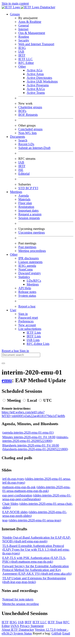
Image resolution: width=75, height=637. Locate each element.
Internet (23, 29)
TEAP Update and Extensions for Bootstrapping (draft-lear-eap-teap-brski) (34, 580)
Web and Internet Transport (36, 44)
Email (66, 633)
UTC (47, 400)
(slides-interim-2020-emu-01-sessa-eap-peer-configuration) (36, 497)
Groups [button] (15, 14)
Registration (26, 207)
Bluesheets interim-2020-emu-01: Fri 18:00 (30, 445)
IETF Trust (55, 622)
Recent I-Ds (26, 144)
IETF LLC (25, 59)
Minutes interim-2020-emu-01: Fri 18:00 (28, 437)
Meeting (14, 400)
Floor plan (25, 203)
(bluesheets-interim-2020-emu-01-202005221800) (35, 449)
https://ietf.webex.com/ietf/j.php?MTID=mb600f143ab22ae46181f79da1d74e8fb (33, 414)
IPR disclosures (28, 258)
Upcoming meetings (31, 232)
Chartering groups (30, 107)
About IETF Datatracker (18, 629)
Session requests (29, 218)
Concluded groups (30, 129)
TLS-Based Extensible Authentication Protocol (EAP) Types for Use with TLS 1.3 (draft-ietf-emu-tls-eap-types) (36, 549)
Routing (23, 36)
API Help (24, 288)
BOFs (22, 111)
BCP (29, 188)
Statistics (24, 277)
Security (23, 40)
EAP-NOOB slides (15, 512)
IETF (5, 622)
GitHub (56, 633)
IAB (21, 51)
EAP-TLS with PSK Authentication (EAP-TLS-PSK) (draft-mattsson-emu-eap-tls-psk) (34, 559)
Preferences (26, 321)
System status (27, 295)
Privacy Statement (32, 626)
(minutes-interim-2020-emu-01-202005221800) (35, 439)
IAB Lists (33, 340)
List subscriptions (29, 329)
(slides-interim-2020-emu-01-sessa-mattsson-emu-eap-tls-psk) (36, 489)
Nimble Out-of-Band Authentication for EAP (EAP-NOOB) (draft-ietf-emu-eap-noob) (36, 539)
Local (32, 400)
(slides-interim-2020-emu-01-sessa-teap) (35, 520)
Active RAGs (36, 89)
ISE (20, 170)
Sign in (23, 314)
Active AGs (34, 70)
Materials (24, 199)
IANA (15, 626)
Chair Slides (10, 503)
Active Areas (35, 74)
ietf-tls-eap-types (13, 479)
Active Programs (38, 85)
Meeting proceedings (32, 251)
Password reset (28, 317)
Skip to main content (15, 3)
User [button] (13, 310)
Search (22, 140)
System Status (23, 633)
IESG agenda (27, 265)
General (23, 25)
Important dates (28, 210)
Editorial (24, 173)
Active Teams (36, 92)
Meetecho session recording (20, 604)
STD (22, 188)
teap (5, 520)
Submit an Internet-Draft (34, 148)
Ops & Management (31, 33)
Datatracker (47, 7)
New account (27, 325)
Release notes (27, 292)
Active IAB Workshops (42, 81)
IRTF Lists (34, 336)
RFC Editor (26, 63)
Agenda (23, 195)
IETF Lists (34, 332)
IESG (22, 48)
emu (7, 380)
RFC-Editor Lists (38, 343)
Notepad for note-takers (17, 599)
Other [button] (14, 254)
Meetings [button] (16, 192)
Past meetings (27, 247)
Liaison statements (30, 262)
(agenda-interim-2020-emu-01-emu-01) (28, 432)
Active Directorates (39, 77)
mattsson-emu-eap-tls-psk (19, 487)
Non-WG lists (27, 133)
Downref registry (29, 273)
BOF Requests (28, 114)
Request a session (29, 214)
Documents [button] (17, 136)
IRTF (21, 55)
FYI (35, 188)
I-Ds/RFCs (34, 280)
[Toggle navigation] (3, 363)
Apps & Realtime (29, 21)
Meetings (33, 284)
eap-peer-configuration (17, 495)
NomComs (25, 269)
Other (22, 66)
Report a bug (26, 306)
